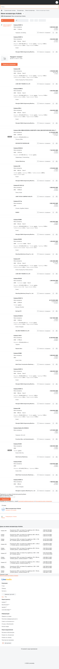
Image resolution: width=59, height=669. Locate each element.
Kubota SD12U (18, 278)
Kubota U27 (17, 259)
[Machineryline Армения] (10, 2)
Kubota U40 (17, 69)
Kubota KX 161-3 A (19, 185)
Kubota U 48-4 (17, 335)
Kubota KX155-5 (3, 558)
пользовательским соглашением (44, 501)
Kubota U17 (3, 562)
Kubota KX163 (18, 461)
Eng (3, 596)
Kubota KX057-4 (18, 25)
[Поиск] (56, 6)
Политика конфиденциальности (9, 619)
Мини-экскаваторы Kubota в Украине (9, 575)
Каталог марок (5, 626)
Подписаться (5, 499)
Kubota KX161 (2, 571)
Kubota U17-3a (18, 201)
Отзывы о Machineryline (7, 624)
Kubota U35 (17, 166)
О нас (3, 586)
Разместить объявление (9, 64)
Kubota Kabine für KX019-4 (21, 428)
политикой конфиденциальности (26, 501)
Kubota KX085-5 (18, 88)
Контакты (4, 591)
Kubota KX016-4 (3, 567)
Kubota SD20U (18, 239)
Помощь (4, 588)
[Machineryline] (2, 10)
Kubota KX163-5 (18, 316)
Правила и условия (6, 616)
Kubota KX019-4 (18, 148)
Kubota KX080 (18, 219)
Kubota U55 (3, 530)
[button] (57, 2)
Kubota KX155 (18, 444)
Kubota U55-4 (17, 108)
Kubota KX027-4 (18, 298)
